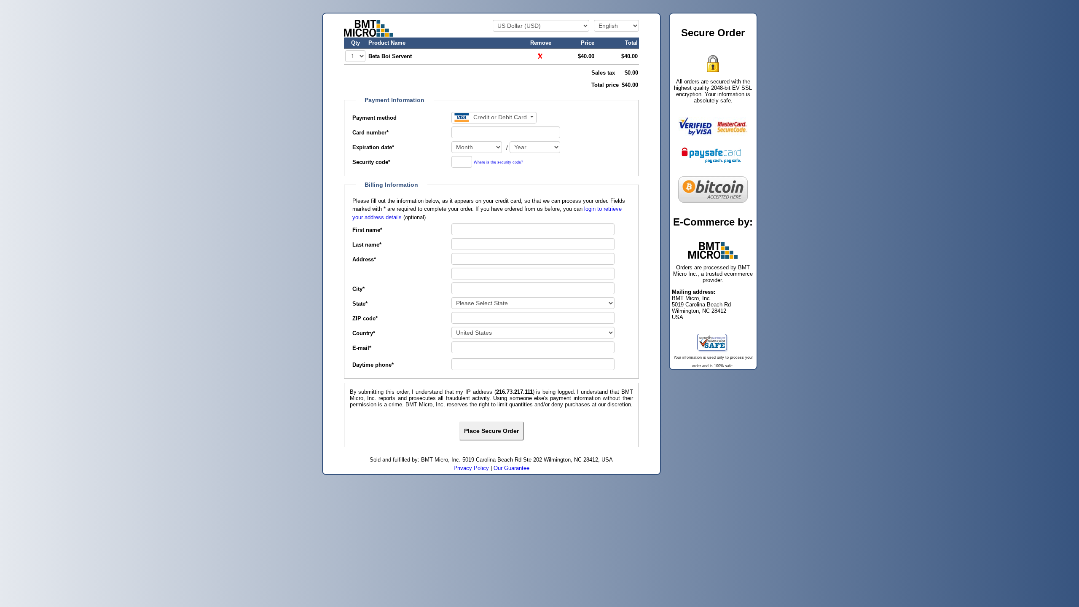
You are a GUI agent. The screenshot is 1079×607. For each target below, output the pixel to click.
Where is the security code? (498, 162)
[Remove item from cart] (541, 56)
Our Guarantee (511, 468)
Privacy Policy (471, 468)
